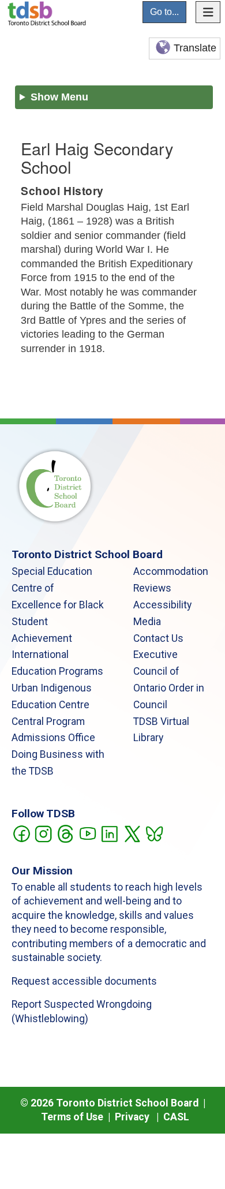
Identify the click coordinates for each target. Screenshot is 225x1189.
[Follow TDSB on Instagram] (42, 833)
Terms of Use (72, 1117)
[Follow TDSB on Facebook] (21, 833)
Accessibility (162, 605)
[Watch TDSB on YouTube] (87, 833)
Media (147, 621)
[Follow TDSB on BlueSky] (153, 833)
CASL (176, 1117)
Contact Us (158, 638)
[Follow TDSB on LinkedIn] (109, 833)
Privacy (132, 1117)
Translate (195, 48)
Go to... (164, 12)
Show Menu (59, 97)
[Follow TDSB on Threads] (64, 833)
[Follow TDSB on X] (131, 833)
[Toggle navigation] (208, 12)
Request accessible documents (84, 981)
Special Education (52, 571)
